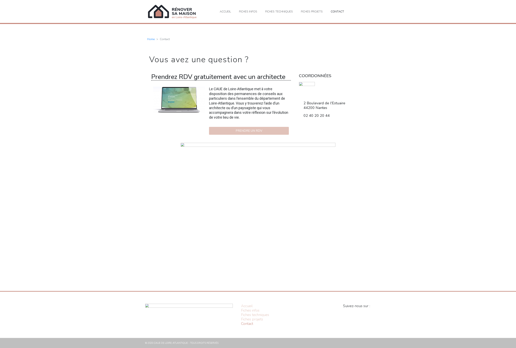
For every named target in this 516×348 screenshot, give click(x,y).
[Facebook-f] (358, 314)
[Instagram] (315, 127)
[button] (367, 11)
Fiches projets (312, 11)
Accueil (225, 11)
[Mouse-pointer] (337, 127)
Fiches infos (248, 11)
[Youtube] (326, 127)
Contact (337, 11)
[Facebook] (304, 127)
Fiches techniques (279, 11)
